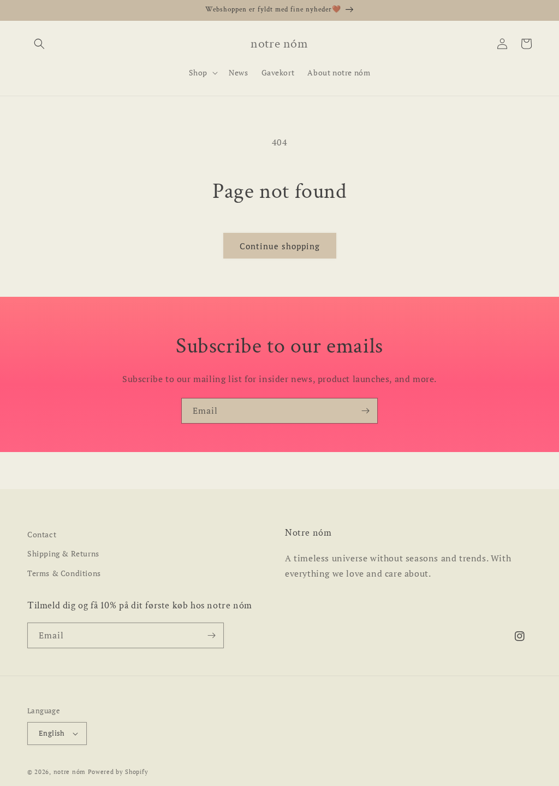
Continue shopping (280, 246)
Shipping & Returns (63, 553)
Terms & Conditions (64, 573)
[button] (39, 44)
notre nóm (69, 772)
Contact (41, 534)
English (52, 733)
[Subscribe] (365, 411)
